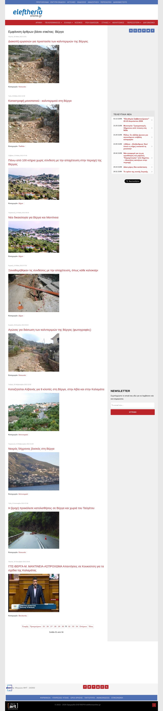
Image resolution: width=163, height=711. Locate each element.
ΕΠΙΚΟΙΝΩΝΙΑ (117, 698)
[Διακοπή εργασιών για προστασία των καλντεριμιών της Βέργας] (33, 64)
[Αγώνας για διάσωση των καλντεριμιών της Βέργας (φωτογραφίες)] (33, 352)
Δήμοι (20, 203)
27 (51, 626)
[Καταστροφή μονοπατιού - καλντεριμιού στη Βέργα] (33, 123)
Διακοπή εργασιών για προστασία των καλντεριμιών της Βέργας (48, 41)
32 (69, 626)
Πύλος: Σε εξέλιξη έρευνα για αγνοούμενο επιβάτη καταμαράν (136, 137)
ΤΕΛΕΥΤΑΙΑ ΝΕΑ (122, 114)
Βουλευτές (23, 616)
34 (77, 626)
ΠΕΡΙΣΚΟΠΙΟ (105, 2)
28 (55, 626)
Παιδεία (21, 146)
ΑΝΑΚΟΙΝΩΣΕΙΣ (103, 698)
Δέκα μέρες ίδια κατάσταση (135, 167)
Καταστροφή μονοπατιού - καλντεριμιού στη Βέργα (40, 100)
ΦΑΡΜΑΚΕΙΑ (45, 698)
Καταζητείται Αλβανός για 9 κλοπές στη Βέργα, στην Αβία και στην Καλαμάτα (56, 389)
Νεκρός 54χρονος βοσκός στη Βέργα (31, 448)
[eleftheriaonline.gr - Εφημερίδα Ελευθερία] (28, 12)
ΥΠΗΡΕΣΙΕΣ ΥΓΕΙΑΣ (60, 698)
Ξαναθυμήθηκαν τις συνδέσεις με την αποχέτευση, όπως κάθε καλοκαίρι (53, 270)
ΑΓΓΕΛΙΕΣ (71, 2)
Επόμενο (83, 626)
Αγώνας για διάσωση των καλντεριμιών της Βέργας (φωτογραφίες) (49, 329)
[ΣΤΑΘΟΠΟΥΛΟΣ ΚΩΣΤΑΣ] (12, 706)
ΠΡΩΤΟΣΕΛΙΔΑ (42, 2)
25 (44, 626)
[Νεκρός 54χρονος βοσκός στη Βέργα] (33, 471)
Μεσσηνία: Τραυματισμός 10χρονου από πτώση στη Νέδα (135, 128)
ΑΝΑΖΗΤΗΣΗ (93, 2)
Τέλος (91, 626)
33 (73, 626)
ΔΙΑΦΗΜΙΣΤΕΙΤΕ (120, 2)
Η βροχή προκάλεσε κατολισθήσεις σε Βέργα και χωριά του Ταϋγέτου (51, 508)
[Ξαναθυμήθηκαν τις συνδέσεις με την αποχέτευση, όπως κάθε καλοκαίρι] (33, 293)
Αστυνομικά (23, 435)
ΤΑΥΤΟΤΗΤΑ (89, 698)
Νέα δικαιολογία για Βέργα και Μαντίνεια (33, 217)
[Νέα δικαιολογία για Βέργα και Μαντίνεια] (33, 237)
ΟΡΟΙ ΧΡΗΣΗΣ (77, 698)
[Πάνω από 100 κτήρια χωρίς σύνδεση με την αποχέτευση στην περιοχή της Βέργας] (33, 184)
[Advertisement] (133, 245)
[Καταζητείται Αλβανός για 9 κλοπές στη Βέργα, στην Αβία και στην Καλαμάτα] (33, 412)
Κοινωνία (22, 87)
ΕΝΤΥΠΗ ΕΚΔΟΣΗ (57, 2)
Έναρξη (25, 626)
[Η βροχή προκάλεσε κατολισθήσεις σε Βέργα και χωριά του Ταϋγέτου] (33, 530)
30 (63, 626)
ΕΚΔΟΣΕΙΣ (81, 2)
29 (59, 626)
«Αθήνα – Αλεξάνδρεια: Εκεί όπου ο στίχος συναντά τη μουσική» (136, 146)
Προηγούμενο (35, 626)
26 (48, 626)
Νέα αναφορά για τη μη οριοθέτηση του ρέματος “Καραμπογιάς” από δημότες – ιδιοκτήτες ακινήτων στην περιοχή (136, 157)
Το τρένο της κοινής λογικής (136, 172)
